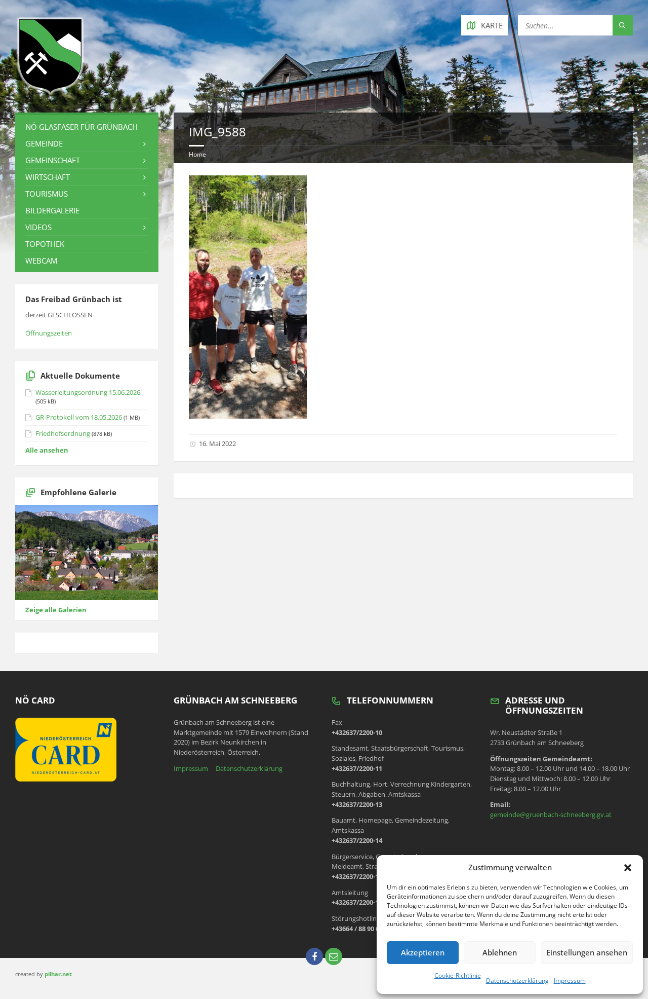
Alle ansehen (46, 450)
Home (197, 154)
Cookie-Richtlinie (457, 975)
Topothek (44, 244)
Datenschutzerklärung (517, 980)
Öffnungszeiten (48, 333)
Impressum (570, 980)
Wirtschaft (47, 177)
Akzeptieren (422, 952)
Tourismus (46, 194)
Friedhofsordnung (62, 433)
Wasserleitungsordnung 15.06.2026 (87, 392)
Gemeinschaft (52, 160)
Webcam (41, 260)
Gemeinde (44, 143)
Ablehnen (499, 952)
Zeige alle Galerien (56, 609)
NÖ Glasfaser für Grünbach (81, 127)
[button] (628, 868)
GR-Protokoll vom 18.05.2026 (78, 417)
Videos (38, 227)
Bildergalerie (52, 210)
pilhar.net (58, 974)
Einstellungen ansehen (586, 952)
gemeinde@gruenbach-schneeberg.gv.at (551, 814)
